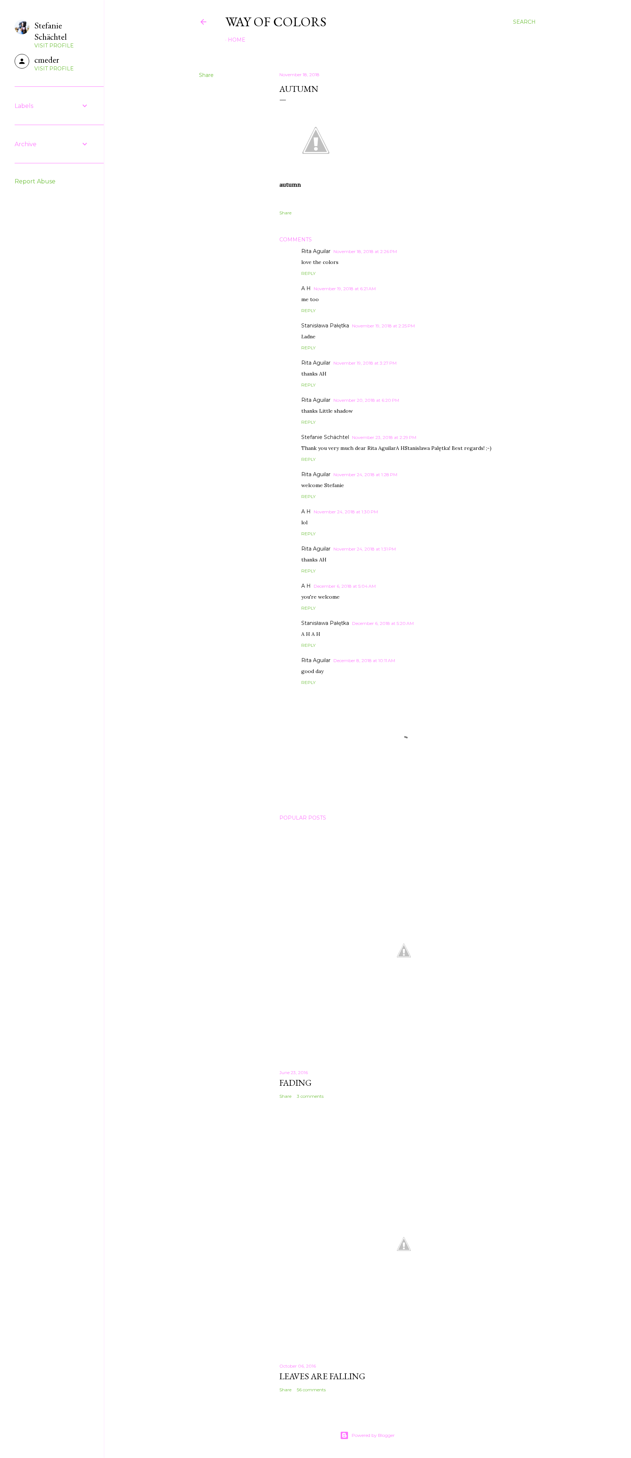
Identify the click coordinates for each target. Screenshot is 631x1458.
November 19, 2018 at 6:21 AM (345, 288)
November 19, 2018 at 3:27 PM (365, 363)
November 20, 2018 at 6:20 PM (366, 400)
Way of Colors (275, 21)
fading (295, 1082)
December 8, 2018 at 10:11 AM (364, 660)
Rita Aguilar (315, 251)
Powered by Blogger (373, 1435)
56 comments (311, 1389)
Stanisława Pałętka (325, 325)
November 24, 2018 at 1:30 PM (346, 511)
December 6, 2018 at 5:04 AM (345, 586)
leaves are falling (322, 1376)
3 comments (310, 1096)
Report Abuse (35, 181)
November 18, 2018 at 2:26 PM (365, 251)
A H (306, 288)
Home (236, 39)
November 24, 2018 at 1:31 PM (364, 549)
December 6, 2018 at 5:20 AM (383, 623)
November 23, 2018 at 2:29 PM (384, 437)
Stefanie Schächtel (325, 437)
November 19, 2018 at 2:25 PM (383, 325)
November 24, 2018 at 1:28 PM (365, 474)
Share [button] (206, 75)
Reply (308, 273)
